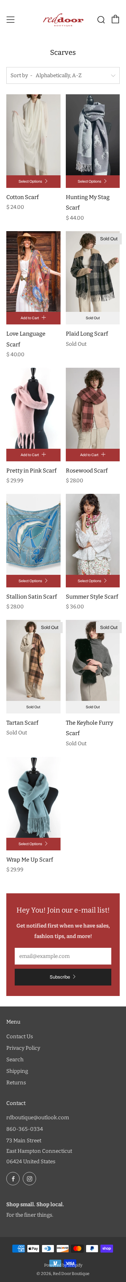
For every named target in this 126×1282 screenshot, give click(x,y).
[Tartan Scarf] (33, 660)
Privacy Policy (23, 1048)
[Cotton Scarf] (33, 134)
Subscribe (60, 977)
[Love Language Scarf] (33, 271)
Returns (16, 1082)
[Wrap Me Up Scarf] (33, 797)
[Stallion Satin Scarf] (33, 534)
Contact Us (19, 1036)
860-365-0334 (24, 1129)
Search (14, 1059)
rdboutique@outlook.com (37, 1117)
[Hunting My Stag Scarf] (93, 134)
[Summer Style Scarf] (93, 534)
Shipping (17, 1071)
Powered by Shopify (63, 1265)
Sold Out (93, 318)
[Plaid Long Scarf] (93, 271)
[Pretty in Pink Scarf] (33, 408)
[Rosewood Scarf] (93, 408)
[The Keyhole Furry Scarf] (93, 660)
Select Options (30, 181)
